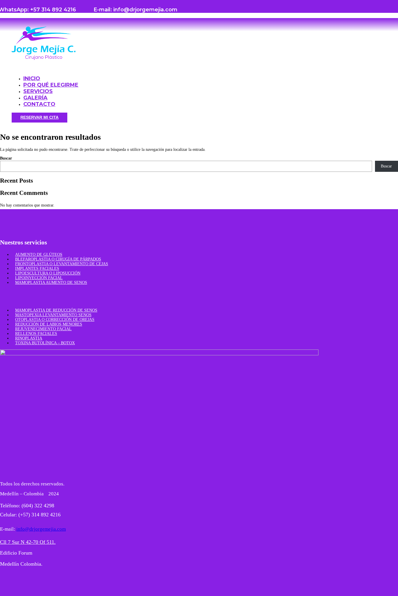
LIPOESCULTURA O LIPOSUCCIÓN (47, 273)
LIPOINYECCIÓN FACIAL (39, 278)
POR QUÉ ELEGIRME (50, 85)
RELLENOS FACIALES (36, 333)
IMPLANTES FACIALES (37, 268)
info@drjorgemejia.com (41, 529)
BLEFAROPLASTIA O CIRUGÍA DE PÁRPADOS (58, 259)
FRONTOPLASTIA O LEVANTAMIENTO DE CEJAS (61, 264)
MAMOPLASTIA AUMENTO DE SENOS (51, 282)
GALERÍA (35, 98)
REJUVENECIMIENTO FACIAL (43, 329)
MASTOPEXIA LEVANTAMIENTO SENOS (53, 315)
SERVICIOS (38, 91)
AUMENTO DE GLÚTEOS (38, 254)
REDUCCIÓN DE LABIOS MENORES (48, 324)
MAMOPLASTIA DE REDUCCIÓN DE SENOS (56, 310)
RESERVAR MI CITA (39, 117)
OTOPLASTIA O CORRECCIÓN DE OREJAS (54, 319)
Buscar (6, 158)
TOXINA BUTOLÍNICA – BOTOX (45, 343)
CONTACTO (39, 104)
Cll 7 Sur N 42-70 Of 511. (28, 542)
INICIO (31, 78)
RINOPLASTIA (28, 338)
